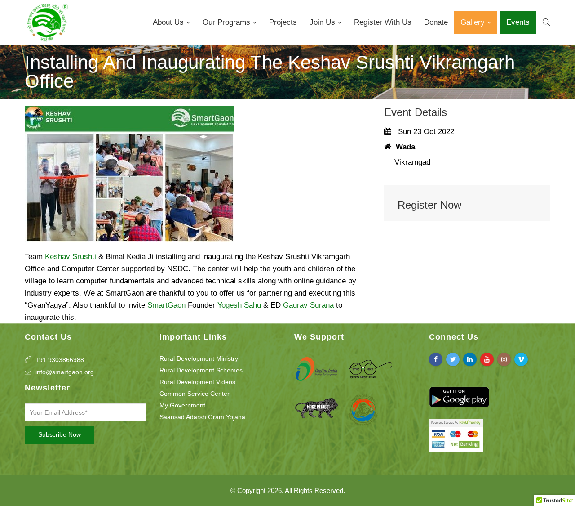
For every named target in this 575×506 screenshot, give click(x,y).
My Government (182, 405)
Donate (436, 22)
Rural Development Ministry (198, 358)
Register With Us (382, 22)
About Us (169, 22)
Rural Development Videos (197, 381)
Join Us (323, 22)
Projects (283, 22)
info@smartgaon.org (64, 372)
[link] (70, 256)
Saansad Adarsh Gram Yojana (202, 417)
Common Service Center (194, 393)
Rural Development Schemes (201, 370)
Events (518, 22)
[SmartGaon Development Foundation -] (46, 22)
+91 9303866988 (59, 359)
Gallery (473, 22)
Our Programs (227, 22)
